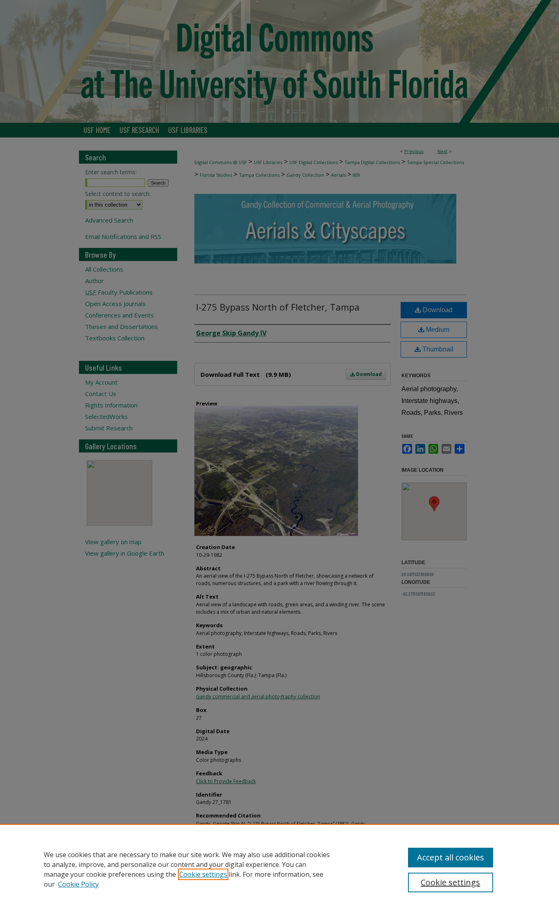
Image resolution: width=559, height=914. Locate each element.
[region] (279, 869)
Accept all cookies (450, 857)
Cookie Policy (78, 884)
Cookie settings (203, 874)
